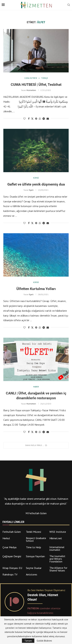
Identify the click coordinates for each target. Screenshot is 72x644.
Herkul (6, 538)
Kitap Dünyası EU (12, 568)
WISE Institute (57, 531)
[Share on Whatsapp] (40, 118)
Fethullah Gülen (12, 531)
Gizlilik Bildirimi (44, 640)
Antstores (31, 574)
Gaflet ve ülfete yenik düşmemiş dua (36, 184)
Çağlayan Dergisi (12, 556)
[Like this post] (24, 118)
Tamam (28, 640)
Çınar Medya (9, 547)
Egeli (31, 190)
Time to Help (33, 547)
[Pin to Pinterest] (36, 118)
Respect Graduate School (36, 539)
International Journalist (56, 548)
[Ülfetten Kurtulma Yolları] (36, 255)
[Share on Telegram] (44, 118)
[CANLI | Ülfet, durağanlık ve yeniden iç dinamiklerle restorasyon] (36, 359)
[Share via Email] (48, 118)
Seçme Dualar (34, 568)
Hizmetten (31, 90)
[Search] (68, 5)
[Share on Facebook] (28, 118)
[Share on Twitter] (32, 118)
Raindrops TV (10, 574)
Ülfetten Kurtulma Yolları (36, 289)
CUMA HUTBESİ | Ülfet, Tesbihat (36, 85)
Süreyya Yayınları (35, 556)
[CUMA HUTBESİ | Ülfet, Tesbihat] (36, 50)
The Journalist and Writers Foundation (57, 559)
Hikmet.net (55, 538)
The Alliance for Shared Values (58, 569)
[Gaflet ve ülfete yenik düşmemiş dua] (36, 150)
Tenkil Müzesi (33, 531)
